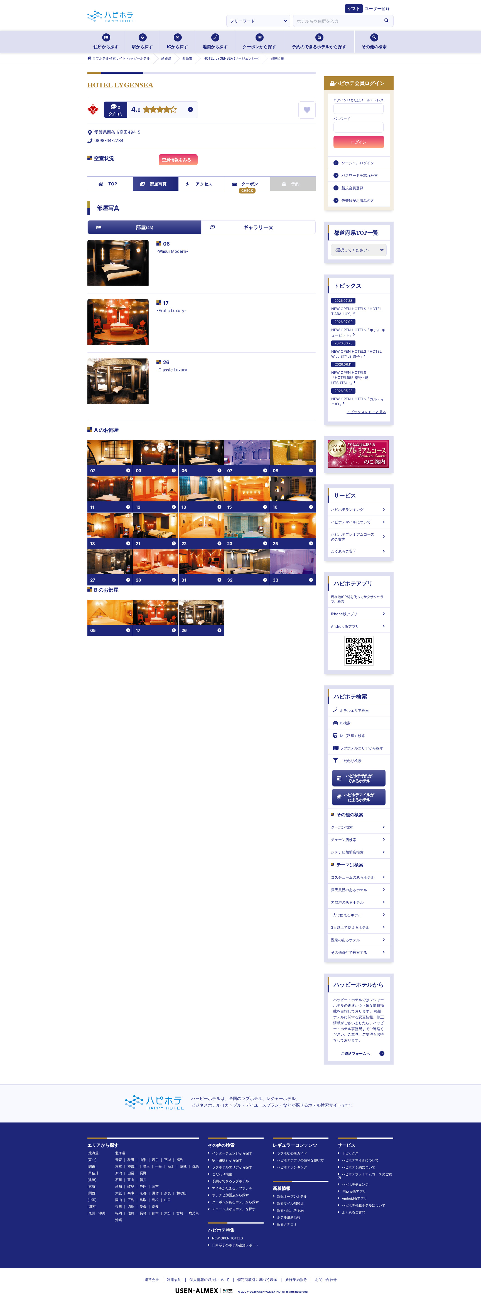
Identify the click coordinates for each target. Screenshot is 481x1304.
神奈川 (132, 1166)
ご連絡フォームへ (355, 1053)
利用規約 (174, 1279)
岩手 (155, 1160)
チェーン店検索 (343, 839)
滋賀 (155, 1193)
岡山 (118, 1200)
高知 (155, 1206)
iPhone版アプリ (344, 614)
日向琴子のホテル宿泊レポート (235, 1245)
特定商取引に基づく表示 (257, 1279)
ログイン (359, 142)
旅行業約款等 (296, 1279)
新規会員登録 (352, 188)
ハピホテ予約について (358, 1167)
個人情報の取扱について (209, 1279)
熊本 (155, 1213)
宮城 (167, 1160)
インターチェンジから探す (232, 1153)
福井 (143, 1180)
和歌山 (181, 1193)
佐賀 (130, 1213)
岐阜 (130, 1186)
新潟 (118, 1173)
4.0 (136, 110)
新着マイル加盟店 (290, 1203)
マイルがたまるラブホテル (232, 1188)
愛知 (118, 1186)
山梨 (130, 1173)
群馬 (195, 1166)
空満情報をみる (176, 159)
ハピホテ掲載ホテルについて (363, 1205)
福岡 (118, 1213)
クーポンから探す (259, 46)
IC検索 (345, 723)
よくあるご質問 (343, 551)
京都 (143, 1193)
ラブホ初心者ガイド (292, 1153)
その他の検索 (374, 46)
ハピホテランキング (347, 509)
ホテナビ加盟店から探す (230, 1195)
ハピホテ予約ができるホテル (359, 778)
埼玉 (146, 1166)
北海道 (120, 1153)
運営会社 (151, 1279)
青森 (118, 1160)
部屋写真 (158, 184)
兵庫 (130, 1193)
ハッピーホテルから (359, 985)
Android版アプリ (345, 626)
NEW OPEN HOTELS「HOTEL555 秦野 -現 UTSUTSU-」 (349, 373)
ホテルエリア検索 (354, 710)
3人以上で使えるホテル (350, 927)
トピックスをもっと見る (366, 412)
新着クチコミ (287, 1224)
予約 (295, 184)
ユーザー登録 (377, 8)
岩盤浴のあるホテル (347, 902)
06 (166, 244)
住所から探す (106, 46)
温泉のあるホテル (345, 940)
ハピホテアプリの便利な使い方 (300, 1160)
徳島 (130, 1206)
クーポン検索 (342, 827)
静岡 (143, 1186)
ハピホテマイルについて (351, 522)
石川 (118, 1180)
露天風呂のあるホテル (349, 890)
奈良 (167, 1193)
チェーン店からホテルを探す (234, 1209)
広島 (130, 1200)
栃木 (171, 1166)
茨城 (183, 1166)
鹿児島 (194, 1213)
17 (166, 303)
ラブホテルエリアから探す (361, 748)
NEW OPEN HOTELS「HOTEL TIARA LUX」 (356, 307)
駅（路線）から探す (227, 1160)
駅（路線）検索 (352, 735)
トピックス (348, 286)
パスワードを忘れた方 (360, 175)
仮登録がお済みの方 (358, 200)
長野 (143, 1173)
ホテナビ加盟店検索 (347, 852)
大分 (167, 1213)
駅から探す (142, 46)
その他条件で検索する (349, 952)
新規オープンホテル (292, 1196)
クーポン (249, 184)
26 (166, 362)
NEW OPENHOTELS (227, 1238)
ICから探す (177, 46)
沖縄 (118, 1220)
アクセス (204, 184)
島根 (155, 1200)
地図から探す (215, 46)
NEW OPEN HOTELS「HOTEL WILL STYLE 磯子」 (356, 350)
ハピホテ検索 (350, 696)
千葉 (158, 1166)
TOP (112, 184)
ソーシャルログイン (358, 163)
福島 (179, 1160)
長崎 (143, 1213)
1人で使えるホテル (346, 915)
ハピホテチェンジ (355, 1184)
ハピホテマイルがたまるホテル (359, 797)
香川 (118, 1206)
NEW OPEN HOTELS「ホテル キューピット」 (358, 328)
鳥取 (143, 1200)
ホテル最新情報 (288, 1217)
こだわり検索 (351, 760)
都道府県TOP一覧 (356, 233)
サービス (345, 495)
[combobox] (336, 21)
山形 (143, 1160)
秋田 (130, 1160)
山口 (167, 1200)
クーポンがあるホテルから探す (235, 1202)
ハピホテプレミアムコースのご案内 (352, 536)
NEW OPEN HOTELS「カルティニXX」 (357, 397)
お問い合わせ (326, 1279)
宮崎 (179, 1213)
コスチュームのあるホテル (352, 877)
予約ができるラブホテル (230, 1181)
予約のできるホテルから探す (319, 46)
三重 (155, 1186)
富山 (130, 1180)
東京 (118, 1166)
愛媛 (143, 1206)
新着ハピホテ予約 (290, 1210)
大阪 (118, 1193)
